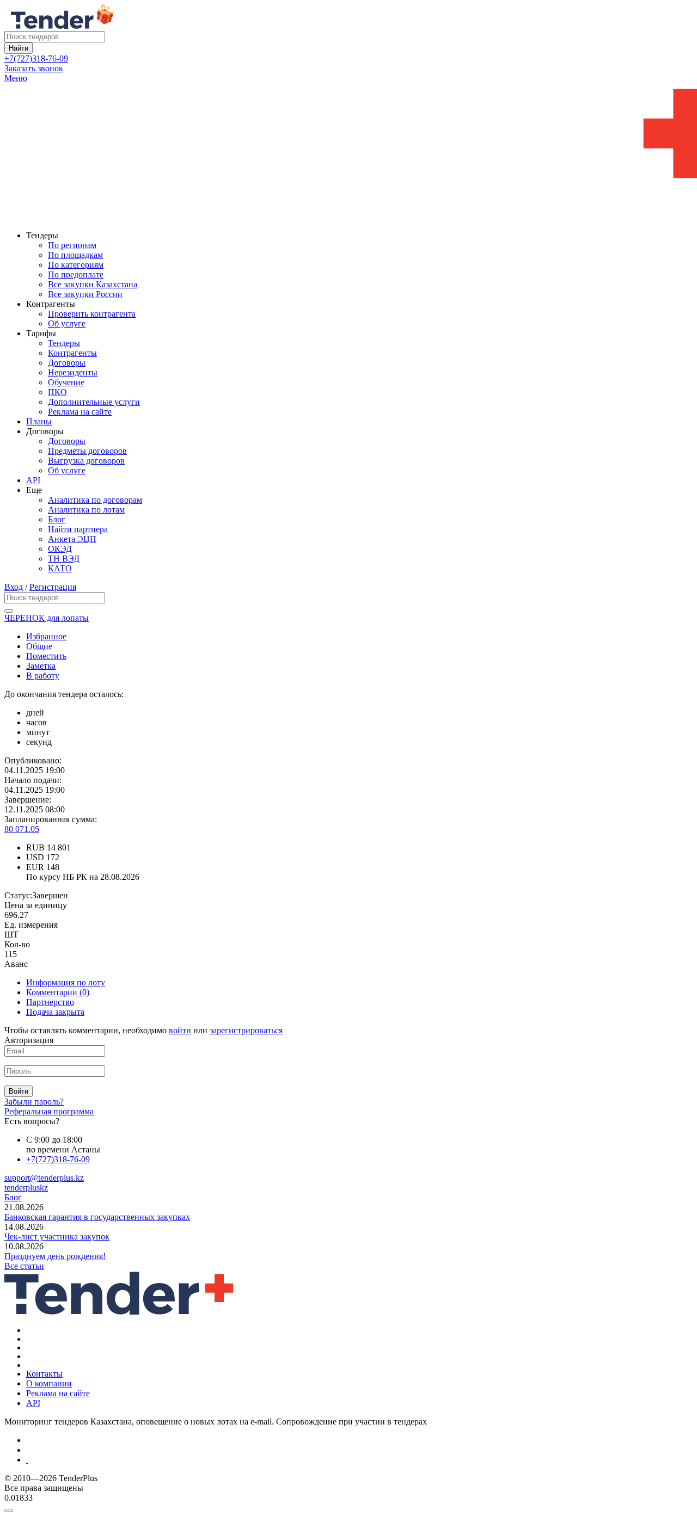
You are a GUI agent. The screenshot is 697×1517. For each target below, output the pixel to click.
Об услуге (66, 323)
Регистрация (52, 586)
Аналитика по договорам (95, 499)
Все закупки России (85, 294)
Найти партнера (78, 529)
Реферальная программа (49, 1111)
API (33, 480)
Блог (56, 519)
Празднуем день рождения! (55, 1256)
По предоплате (75, 274)
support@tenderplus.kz (44, 1177)
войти (180, 1030)
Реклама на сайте (80, 411)
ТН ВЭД (64, 558)
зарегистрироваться (246, 1030)
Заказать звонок (33, 68)
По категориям (75, 264)
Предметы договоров (87, 450)
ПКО (57, 392)
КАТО (60, 568)
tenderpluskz (26, 1187)
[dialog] (348, 1508)
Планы (39, 421)
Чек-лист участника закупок (56, 1236)
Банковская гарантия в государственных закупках (97, 1217)
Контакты (44, 1373)
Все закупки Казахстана (92, 284)
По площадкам (75, 255)
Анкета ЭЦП (72, 539)
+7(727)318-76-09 (36, 58)
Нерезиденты (72, 372)
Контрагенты (72, 352)
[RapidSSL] (359, 1460)
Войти (18, 1091)
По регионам (72, 245)
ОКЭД (60, 548)
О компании (49, 1383)
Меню (15, 78)
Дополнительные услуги (94, 401)
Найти (18, 48)
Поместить (46, 656)
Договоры (66, 362)
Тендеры (64, 343)
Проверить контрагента (92, 313)
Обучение (66, 382)
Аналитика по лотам (86, 509)
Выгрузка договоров (86, 460)
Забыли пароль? (34, 1101)
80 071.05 (21, 829)
